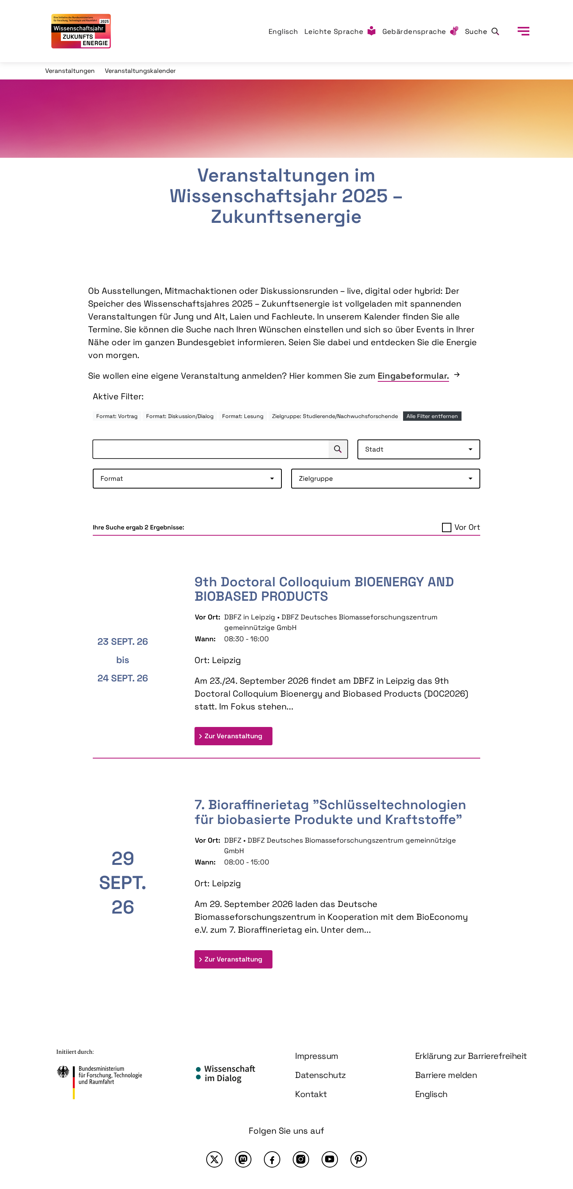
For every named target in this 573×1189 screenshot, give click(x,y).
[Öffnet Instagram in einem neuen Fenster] (301, 1159)
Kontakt (311, 1093)
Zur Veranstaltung (238, 735)
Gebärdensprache (414, 31)
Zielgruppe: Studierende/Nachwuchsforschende (335, 416)
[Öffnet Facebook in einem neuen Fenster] (272, 1159)
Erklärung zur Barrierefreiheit (471, 1055)
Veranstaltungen (70, 71)
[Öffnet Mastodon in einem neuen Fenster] (243, 1159)
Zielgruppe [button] (316, 478)
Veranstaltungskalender (140, 71)
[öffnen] (523, 31)
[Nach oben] (549, 1115)
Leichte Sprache (334, 31)
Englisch (283, 31)
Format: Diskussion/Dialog (180, 416)
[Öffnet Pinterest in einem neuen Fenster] (358, 1159)
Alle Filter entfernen (432, 416)
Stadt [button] (374, 449)
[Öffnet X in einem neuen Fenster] (214, 1159)
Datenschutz (320, 1074)
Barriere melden (446, 1074)
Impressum (316, 1055)
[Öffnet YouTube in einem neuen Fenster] (330, 1159)
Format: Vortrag (117, 416)
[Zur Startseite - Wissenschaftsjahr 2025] (81, 31)
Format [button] (112, 478)
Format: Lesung (243, 416)
